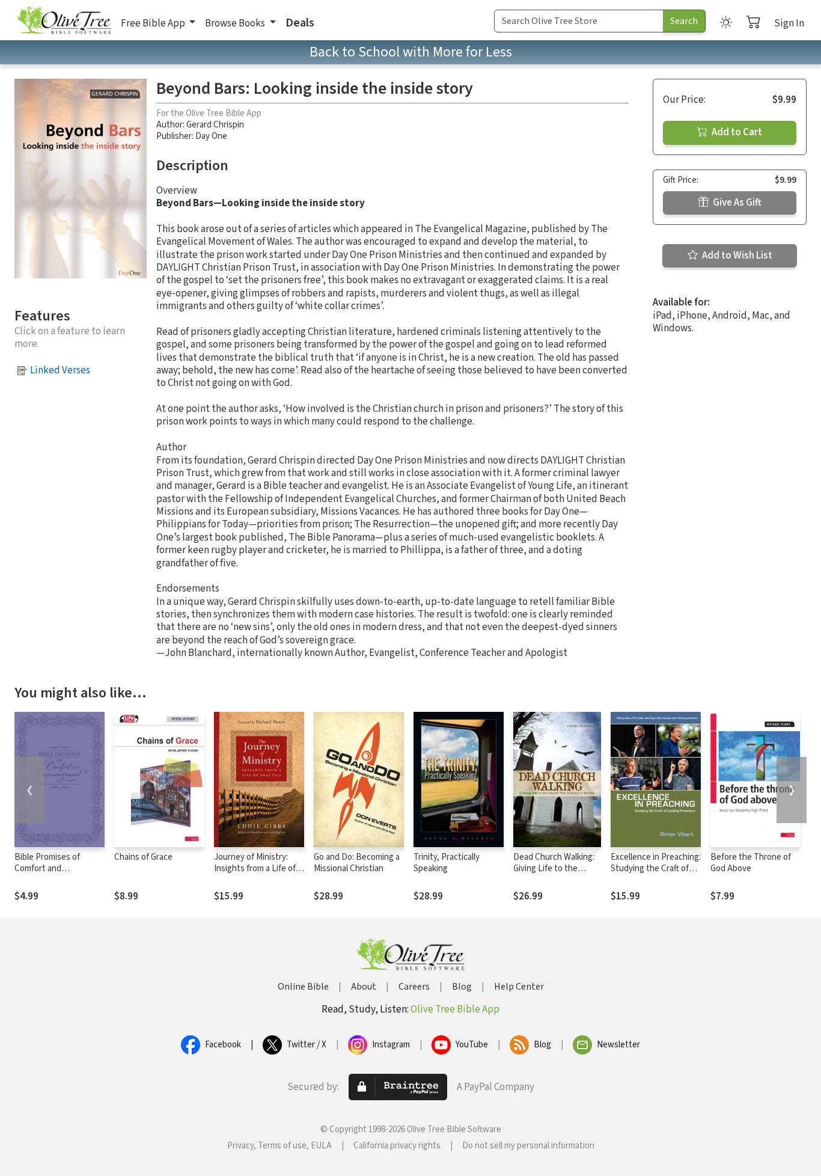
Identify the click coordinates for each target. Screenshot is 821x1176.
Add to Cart (736, 132)
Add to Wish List (736, 255)
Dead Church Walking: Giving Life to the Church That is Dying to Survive (553, 874)
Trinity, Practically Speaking (447, 863)
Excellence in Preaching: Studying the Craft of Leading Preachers (656, 868)
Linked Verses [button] (60, 370)
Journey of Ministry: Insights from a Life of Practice (255, 868)
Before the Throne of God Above (750, 863)
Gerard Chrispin (215, 124)
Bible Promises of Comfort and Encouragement (47, 868)
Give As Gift (736, 202)
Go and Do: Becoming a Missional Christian (357, 863)
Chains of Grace (143, 857)
